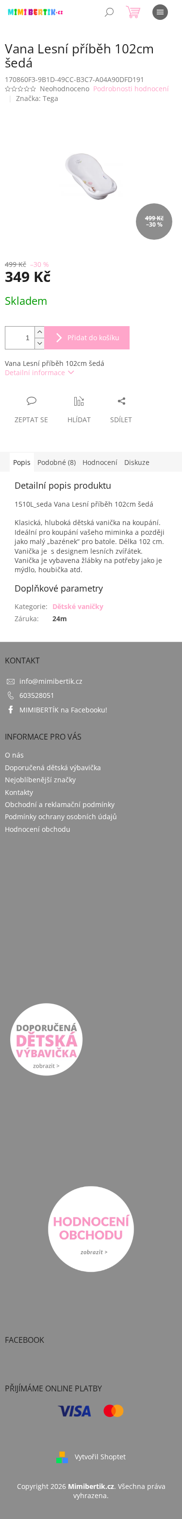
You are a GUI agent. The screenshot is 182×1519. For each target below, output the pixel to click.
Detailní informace (35, 372)
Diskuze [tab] (136, 462)
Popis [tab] (22, 462)
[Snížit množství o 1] (39, 343)
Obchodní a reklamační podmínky (60, 804)
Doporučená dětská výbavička (53, 767)
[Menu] (160, 12)
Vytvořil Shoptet (100, 1456)
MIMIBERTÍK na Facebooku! (63, 709)
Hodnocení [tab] (100, 462)
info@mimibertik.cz (51, 681)
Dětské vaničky (77, 606)
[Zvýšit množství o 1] (39, 332)
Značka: (37, 98)
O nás (14, 755)
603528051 (36, 695)
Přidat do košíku (93, 337)
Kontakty (19, 792)
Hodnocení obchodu (37, 829)
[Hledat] (109, 12)
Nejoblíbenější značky (40, 779)
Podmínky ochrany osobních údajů (61, 816)
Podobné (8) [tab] (56, 462)
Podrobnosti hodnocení (131, 88)
